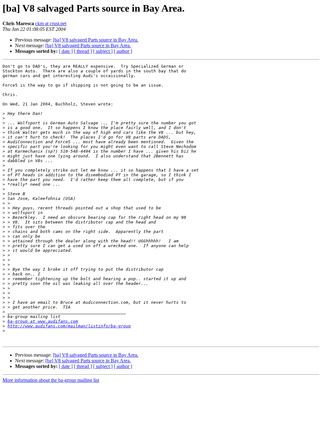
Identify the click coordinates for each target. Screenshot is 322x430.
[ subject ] (103, 51)
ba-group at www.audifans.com (43, 321)
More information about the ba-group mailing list (51, 380)
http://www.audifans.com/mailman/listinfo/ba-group (69, 326)
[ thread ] (83, 51)
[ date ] (66, 51)
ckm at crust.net (50, 23)
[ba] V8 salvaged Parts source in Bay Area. (95, 39)
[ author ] (123, 51)
